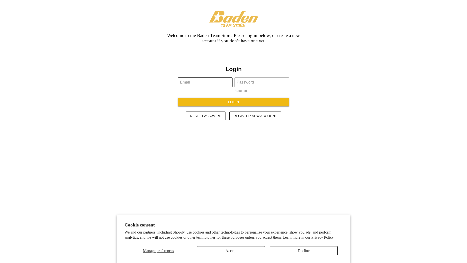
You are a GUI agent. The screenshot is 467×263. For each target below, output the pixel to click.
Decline (304, 251)
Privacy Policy (322, 237)
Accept (230, 251)
